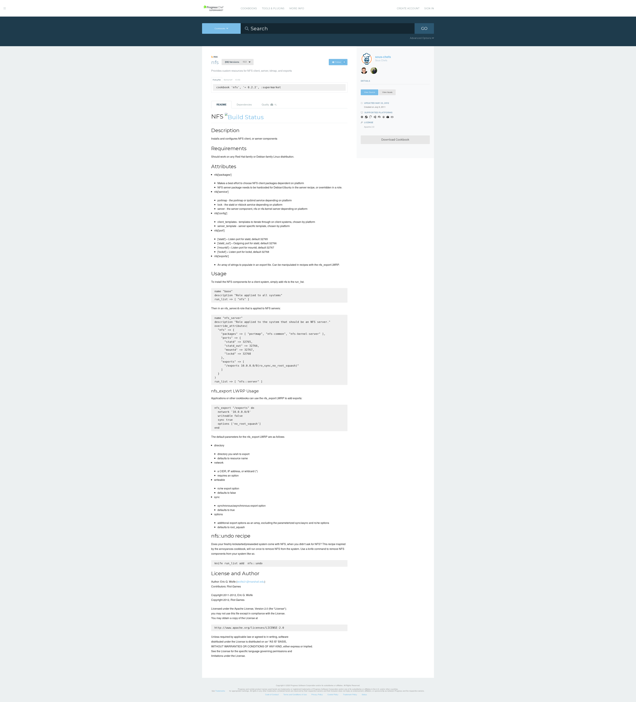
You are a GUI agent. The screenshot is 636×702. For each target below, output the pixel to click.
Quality (269, 104)
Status (364, 694)
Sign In (429, 8)
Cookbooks (249, 8)
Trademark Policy (350, 694)
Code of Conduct (272, 694)
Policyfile (217, 80)
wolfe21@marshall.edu (250, 581)
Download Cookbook (395, 139)
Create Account (408, 8)
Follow (340, 62)
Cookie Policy (332, 694)
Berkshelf (228, 80)
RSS (215, 56)
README (221, 104)
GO (424, 28)
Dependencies (244, 104)
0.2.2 (236, 62)
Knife (237, 80)
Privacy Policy (317, 694)
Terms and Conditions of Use (295, 694)
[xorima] (375, 71)
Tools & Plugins (273, 8)
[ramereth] (365, 71)
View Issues (387, 92)
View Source (369, 92)
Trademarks (220, 690)
